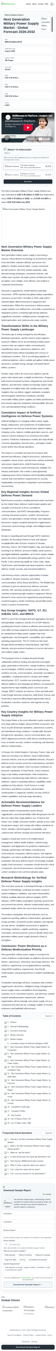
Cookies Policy (40, 1335)
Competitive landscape (38, 1260)
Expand (48, 1016)
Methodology (10, 1255)
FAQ (46, 4)
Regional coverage (42, 1255)
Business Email (10, 1230)
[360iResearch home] (8, 4)
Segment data (10, 1260)
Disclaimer (26, 1341)
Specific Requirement (12, 1264)
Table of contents (25, 1255)
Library (28, 4)
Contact (41, 4)
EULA (50, 1335)
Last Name (8, 1222)
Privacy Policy (26, 1277)
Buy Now (28, 181)
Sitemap (34, 1341)
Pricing (22, 1260)
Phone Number (10, 1241)
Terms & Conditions (14, 1335)
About (34, 4)
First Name (8, 1214)
